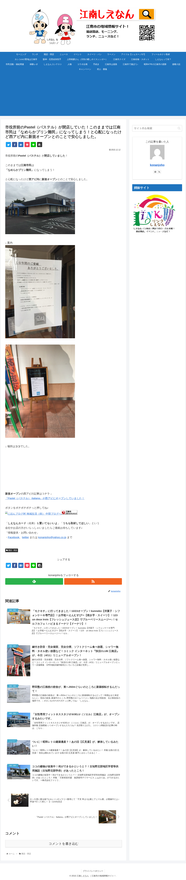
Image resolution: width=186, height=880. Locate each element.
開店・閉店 (12, 550)
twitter (25, 537)
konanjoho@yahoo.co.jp (52, 537)
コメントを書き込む (63, 843)
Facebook (13, 537)
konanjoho (157, 165)
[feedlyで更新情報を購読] (34, 581)
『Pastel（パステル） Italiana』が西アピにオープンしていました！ (44, 498)
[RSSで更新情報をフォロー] (93, 581)
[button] (179, 128)
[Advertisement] (93, 95)
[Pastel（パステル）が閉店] (40, 233)
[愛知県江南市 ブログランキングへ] (69, 513)
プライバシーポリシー (93, 871)
